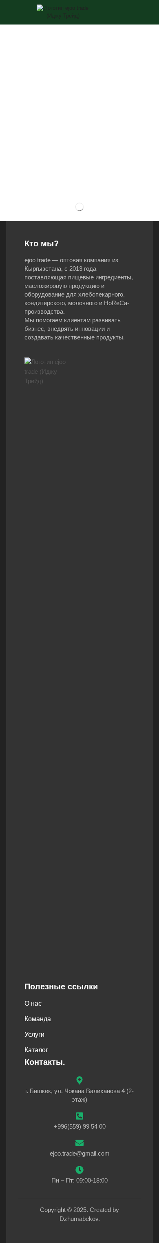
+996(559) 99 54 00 (80, 1126)
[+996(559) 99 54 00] (79, 1116)
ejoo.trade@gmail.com (80, 1153)
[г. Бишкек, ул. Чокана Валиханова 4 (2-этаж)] (79, 1080)
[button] (142, 12)
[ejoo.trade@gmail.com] (79, 1143)
